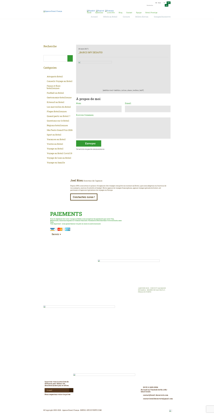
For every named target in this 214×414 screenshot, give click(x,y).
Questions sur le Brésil (58, 121)
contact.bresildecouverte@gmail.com (102, 4)
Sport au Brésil (54, 135)
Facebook (102, 406)
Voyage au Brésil (55, 148)
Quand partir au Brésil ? (58, 116)
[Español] (91, 10)
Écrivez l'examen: (85, 115)
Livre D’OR (74, 264)
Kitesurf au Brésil (55, 102)
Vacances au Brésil (56, 139)
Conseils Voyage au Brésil (59, 81)
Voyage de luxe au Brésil (59, 158)
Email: (128, 103)
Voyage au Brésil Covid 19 (59, 153)
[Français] (109, 10)
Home (104, 32)
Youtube (112, 406)
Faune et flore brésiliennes (53, 87)
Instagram (107, 406)
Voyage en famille (56, 162)
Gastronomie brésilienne (59, 97)
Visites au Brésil (55, 144)
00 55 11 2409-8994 (63, 2)
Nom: (78, 103)
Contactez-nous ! (84, 197)
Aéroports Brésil (55, 76)
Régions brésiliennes (57, 125)
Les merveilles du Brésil (59, 107)
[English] (100, 10)
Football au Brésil (55, 93)
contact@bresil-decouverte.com (105, 2)
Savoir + (56, 234)
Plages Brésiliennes (57, 111)
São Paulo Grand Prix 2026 (60, 130)
